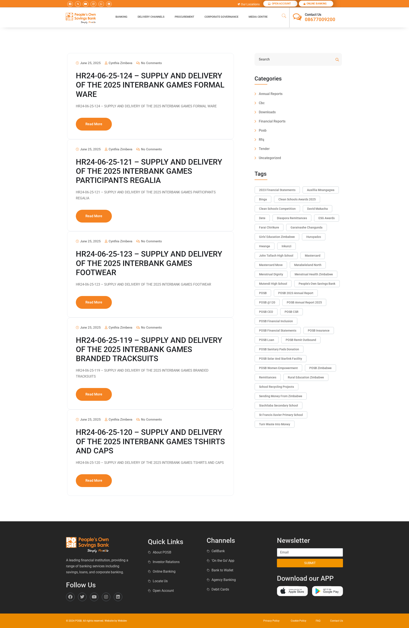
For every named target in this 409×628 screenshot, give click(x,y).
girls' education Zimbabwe (277, 237)
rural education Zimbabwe (306, 377)
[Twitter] (82, 597)
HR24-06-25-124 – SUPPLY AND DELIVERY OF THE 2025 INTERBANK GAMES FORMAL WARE (150, 85)
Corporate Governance (221, 16)
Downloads (267, 112)
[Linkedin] (109, 4)
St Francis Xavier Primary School (281, 415)
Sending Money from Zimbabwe (280, 396)
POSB (263, 293)
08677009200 (320, 19)
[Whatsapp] (101, 4)
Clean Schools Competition (277, 208)
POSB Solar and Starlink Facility (280, 358)
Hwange (264, 246)
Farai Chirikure (269, 227)
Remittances (267, 377)
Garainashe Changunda (307, 227)
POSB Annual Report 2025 (304, 302)
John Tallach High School (276, 255)
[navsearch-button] (284, 16)
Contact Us (313, 15)
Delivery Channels (151, 16)
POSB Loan (266, 340)
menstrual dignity (271, 274)
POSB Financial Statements (277, 330)
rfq (261, 140)
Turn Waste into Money (274, 424)
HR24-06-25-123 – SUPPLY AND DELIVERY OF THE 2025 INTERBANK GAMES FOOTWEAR (149, 263)
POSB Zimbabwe (320, 368)
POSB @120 (267, 302)
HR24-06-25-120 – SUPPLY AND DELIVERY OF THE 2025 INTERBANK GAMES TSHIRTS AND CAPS (150, 441)
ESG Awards (326, 218)
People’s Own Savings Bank (317, 283)
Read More (93, 124)
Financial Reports (272, 121)
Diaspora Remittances (292, 218)
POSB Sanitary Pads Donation (279, 349)
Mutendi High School (273, 283)
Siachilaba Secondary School (278, 405)
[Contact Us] (297, 17)
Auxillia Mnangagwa (320, 190)
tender (264, 149)
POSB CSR (291, 311)
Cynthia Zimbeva (120, 63)
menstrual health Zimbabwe (314, 274)
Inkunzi (286, 246)
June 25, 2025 (90, 63)
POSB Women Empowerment (278, 368)
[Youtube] (85, 4)
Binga (263, 199)
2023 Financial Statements (277, 190)
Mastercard (312, 255)
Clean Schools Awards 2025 (297, 199)
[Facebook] (70, 4)
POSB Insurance (319, 330)
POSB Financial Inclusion (276, 321)
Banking (121, 16)
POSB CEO (266, 311)
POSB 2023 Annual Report (295, 293)
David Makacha (317, 208)
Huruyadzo (313, 237)
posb (262, 130)
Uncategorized (270, 158)
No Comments (151, 63)
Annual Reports (270, 94)
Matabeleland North (307, 265)
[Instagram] (93, 4)
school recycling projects (276, 386)
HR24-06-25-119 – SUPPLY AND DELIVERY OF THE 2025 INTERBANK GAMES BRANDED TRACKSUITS (149, 349)
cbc (262, 103)
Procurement (184, 16)
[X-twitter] (78, 4)
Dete (262, 218)
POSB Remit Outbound (301, 340)
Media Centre (258, 16)
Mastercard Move (271, 265)
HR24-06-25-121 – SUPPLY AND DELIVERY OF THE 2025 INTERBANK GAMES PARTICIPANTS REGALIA (149, 171)
